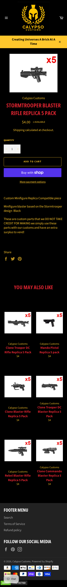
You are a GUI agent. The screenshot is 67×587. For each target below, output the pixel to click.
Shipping (19, 130)
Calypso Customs (21, 561)
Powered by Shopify (42, 561)
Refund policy (12, 530)
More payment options (33, 182)
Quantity (9, 140)
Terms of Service (14, 524)
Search (8, 517)
